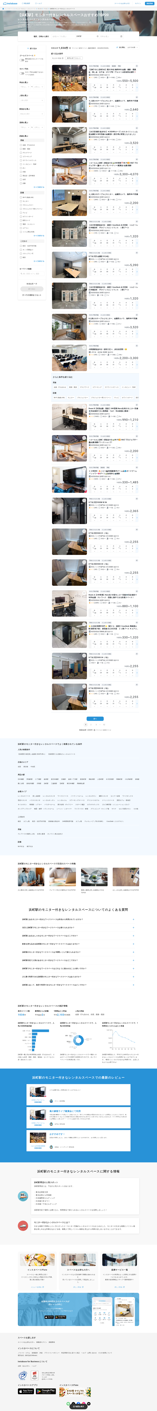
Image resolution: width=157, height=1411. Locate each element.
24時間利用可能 (67, 821)
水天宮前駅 (110, 779)
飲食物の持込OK (54, 821)
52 (104, 725)
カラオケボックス (93, 804)
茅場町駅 (29, 779)
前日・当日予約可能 (39, 821)
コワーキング (97, 387)
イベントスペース (108, 800)
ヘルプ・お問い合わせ (89, 1353)
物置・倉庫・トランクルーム (44, 809)
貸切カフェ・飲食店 (124, 800)
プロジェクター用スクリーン (101, 397)
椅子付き (30, 846)
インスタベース (9, 8)
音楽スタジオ (22, 800)
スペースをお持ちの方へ (26, 1342)
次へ (95, 719)
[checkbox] (21, 145)
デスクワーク (84, 387)
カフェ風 (26, 821)
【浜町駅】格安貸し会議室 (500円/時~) (31, 754)
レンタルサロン (91, 796)
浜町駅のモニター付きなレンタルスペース (62, 8)
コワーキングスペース (77, 800)
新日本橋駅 (55, 779)
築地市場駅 (30, 783)
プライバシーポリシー (52, 1353)
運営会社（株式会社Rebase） (28, 1355)
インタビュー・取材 (129, 387)
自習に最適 (41, 834)
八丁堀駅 (38, 779)
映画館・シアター (36, 804)
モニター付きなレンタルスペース (26, 8)
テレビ (116, 397)
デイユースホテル (93, 800)
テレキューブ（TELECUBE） (94, 821)
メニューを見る (36, 1287)
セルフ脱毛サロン (125, 809)
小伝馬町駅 (129, 779)
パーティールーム (77, 796)
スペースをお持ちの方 (122, 3)
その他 (136, 809)
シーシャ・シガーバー (64, 809)
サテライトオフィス (112, 387)
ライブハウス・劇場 (81, 809)
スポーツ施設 (80, 804)
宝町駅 (62, 783)
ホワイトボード (127, 397)
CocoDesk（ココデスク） (115, 821)
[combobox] (87, 36)
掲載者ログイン (41, 1342)
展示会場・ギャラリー (65, 804)
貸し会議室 (36, 796)
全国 (19, 766)
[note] (88, 1403)
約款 (41, 1353)
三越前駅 (54, 783)
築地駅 (137, 779)
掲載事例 (52, 1342)
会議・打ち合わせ (60, 387)
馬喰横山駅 (81, 783)
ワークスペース (63, 796)
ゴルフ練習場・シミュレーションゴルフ (115, 804)
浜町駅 (46, 783)
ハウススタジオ (35, 800)
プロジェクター (82, 397)
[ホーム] (10, 3)
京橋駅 (63, 779)
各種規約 (35, 1353)
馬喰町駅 (119, 779)
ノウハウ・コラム (24, 1353)
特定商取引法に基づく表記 (70, 1353)
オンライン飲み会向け (55, 834)
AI (136, 66)
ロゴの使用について (105, 1353)
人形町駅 (100, 779)
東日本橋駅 (71, 783)
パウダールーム (49, 804)
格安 (19, 821)
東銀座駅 (92, 779)
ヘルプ (39, 3)
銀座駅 (46, 779)
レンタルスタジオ (49, 796)
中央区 (46, 8)
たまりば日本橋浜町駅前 (38, 1123)
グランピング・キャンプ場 (100, 809)
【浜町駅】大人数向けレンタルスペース (61, 754)
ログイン (138, 3)
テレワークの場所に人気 (26, 834)
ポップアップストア (25, 809)
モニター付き (56, 58)
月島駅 (39, 783)
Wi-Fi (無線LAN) (59, 397)
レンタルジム (62, 800)
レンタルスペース (24, 796)
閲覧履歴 (27, 3)
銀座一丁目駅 (73, 779)
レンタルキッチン (49, 800)
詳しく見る (77, 1287)
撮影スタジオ (103, 796)
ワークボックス (127, 796)
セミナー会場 (115, 796)
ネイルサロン (22, 804)
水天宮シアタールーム (38, 1100)
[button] (78, 920)
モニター (71, 397)
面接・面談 (73, 387)
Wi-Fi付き (21, 846)
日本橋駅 (21, 779)
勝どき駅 (21, 783)
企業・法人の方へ (24, 1366)
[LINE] (68, 1403)
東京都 (40, 8)
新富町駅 (83, 779)
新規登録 (150, 3)
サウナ (114, 809)
